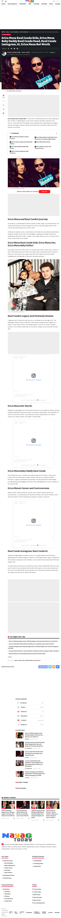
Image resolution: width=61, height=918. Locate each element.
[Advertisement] (30, 17)
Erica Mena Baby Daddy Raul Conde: (19, 147)
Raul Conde (17, 660)
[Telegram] (30, 724)
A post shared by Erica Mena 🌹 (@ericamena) (33, 400)
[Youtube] (30, 720)
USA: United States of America (31, 660)
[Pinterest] (30, 711)
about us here (22, 849)
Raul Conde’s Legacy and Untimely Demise (21, 142)
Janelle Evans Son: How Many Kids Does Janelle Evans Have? (27, 653)
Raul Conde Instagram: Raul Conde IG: (19, 152)
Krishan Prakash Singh (13, 52)
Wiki (27, 757)
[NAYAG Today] (29, 1)
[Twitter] (30, 707)
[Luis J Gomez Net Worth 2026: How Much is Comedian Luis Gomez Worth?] (20, 754)
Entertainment (6, 34)
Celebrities (29, 748)
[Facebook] (30, 703)
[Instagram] (30, 716)
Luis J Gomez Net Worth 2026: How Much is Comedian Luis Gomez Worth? (31, 644)
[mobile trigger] (3, 1)
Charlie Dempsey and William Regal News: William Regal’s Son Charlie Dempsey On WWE (35, 773)
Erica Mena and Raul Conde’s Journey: (19, 137)
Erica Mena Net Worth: (43, 142)
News (27, 739)
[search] (54, 1)
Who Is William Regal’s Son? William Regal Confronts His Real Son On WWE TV (33, 641)
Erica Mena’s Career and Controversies (43, 147)
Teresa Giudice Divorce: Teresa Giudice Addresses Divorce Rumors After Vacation (34, 651)
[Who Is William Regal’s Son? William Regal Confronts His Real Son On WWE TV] (20, 735)
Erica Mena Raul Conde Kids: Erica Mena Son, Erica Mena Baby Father (46, 138)
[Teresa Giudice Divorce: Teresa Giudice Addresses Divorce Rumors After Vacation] (52, 805)
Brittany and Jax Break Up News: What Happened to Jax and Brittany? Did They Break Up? (35, 744)
